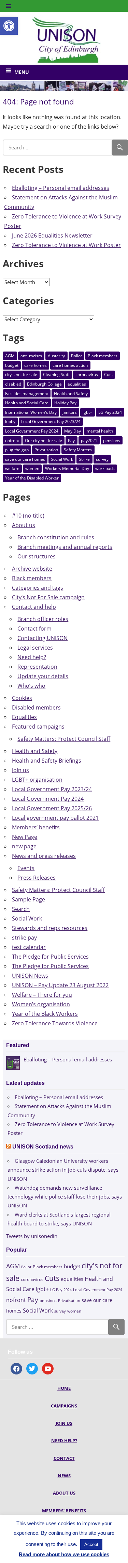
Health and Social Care (26, 403)
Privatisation (46, 450)
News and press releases (44, 856)
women (32, 468)
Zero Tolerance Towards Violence (55, 1023)
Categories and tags (37, 587)
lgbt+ (87, 412)
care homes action (70, 365)
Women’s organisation (41, 1004)
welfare (12, 468)
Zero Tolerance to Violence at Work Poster (66, 245)
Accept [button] (91, 1544)
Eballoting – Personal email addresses (60, 188)
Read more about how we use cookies (64, 1554)
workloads (105, 468)
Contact (64, 1458)
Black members (102, 356)
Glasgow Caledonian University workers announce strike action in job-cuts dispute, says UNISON (63, 1169)
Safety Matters (78, 450)
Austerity (56, 356)
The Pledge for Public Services (50, 956)
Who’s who (31, 685)
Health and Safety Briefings (46, 760)
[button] (9, 26)
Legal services (35, 647)
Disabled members (36, 707)
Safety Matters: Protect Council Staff (63, 739)
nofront (12, 440)
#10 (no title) (28, 515)
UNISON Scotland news (42, 1147)
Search (21, 909)
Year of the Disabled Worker (32, 478)
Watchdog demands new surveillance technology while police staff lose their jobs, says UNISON (65, 1196)
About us (23, 525)
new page (24, 846)
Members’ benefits (36, 827)
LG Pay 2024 (110, 412)
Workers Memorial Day (67, 468)
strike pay (24, 937)
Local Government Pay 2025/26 (52, 808)
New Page (24, 837)
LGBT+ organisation (37, 779)
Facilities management (26, 393)
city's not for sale (21, 374)
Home (64, 1388)
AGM (10, 356)
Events (25, 868)
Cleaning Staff (56, 374)
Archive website (32, 568)
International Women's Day (31, 412)
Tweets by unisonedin (31, 1236)
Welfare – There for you (42, 994)
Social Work (62, 459)
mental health (100, 431)
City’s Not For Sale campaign (48, 597)
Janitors (69, 412)
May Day (72, 431)
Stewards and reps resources (49, 928)
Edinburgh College (44, 384)
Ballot (76, 356)
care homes (35, 365)
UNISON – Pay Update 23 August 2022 (60, 985)
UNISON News (30, 975)
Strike (84, 459)
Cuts (108, 374)
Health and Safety (71, 393)
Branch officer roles (42, 619)
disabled (13, 384)
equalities (77, 384)
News (64, 1475)
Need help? (31, 657)
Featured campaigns (38, 726)
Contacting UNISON (42, 638)
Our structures (36, 556)
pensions (111, 440)
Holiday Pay (65, 403)
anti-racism (31, 356)
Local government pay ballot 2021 (55, 817)
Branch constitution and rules (55, 537)
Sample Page (28, 899)
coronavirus (86, 374)
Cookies (22, 698)
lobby (10, 421)
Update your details (42, 676)
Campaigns (64, 1406)
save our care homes (25, 459)
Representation (37, 666)
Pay (71, 440)
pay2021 (89, 440)
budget (11, 365)
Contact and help (34, 606)
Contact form (34, 628)
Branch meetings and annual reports (64, 547)
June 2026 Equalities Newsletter (52, 235)
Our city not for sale (43, 440)
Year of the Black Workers (45, 1013)
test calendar (29, 947)
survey (102, 459)
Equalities (24, 717)
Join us (20, 770)
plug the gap (17, 450)
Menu (21, 72)
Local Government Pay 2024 (31, 431)
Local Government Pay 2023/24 (51, 421)
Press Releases (36, 877)
